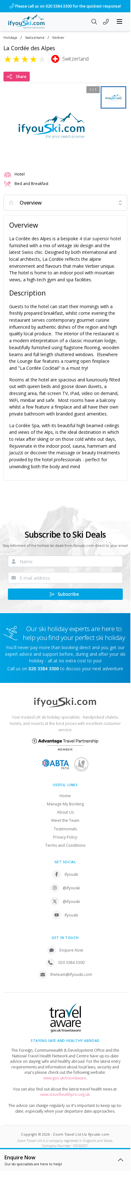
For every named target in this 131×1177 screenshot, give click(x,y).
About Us (65, 812)
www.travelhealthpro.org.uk (65, 1094)
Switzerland (34, 37)
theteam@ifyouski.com (71, 974)
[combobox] (65, 203)
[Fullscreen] (90, 156)
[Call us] (106, 22)
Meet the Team (65, 820)
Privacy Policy (65, 837)
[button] (51, 125)
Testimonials (65, 829)
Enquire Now (71, 950)
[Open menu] (119, 21)
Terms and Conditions (65, 845)
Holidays (10, 37)
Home (65, 795)
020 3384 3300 (71, 962)
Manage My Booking (65, 804)
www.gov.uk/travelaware (64, 1078)
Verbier (58, 37)
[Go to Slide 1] (113, 97)
